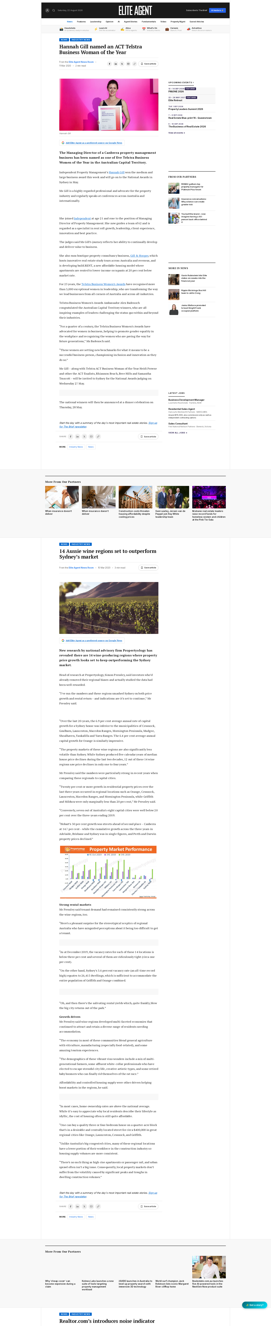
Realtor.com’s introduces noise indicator (107, 1321)
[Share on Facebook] (109, 63)
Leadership (95, 21)
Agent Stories (130, 21)
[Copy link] (134, 63)
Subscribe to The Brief (196, 10)
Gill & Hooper (139, 255)
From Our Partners (182, 176)
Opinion (109, 21)
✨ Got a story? (254, 1305)
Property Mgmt (178, 21)
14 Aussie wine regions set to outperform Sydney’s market (107, 554)
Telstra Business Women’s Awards (103, 284)
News (70, 21)
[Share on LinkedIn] (115, 63)
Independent (82, 218)
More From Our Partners (63, 482)
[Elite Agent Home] (135, 10)
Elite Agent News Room (81, 62)
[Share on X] (122, 63)
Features (81, 21)
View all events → (176, 133)
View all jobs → (177, 433)
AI (119, 21)
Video (163, 21)
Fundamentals (149, 21)
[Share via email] (128, 63)
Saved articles (197, 21)
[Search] (53, 10)
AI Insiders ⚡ (217, 10)
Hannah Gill (117, 172)
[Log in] (47, 10)
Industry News (81, 40)
